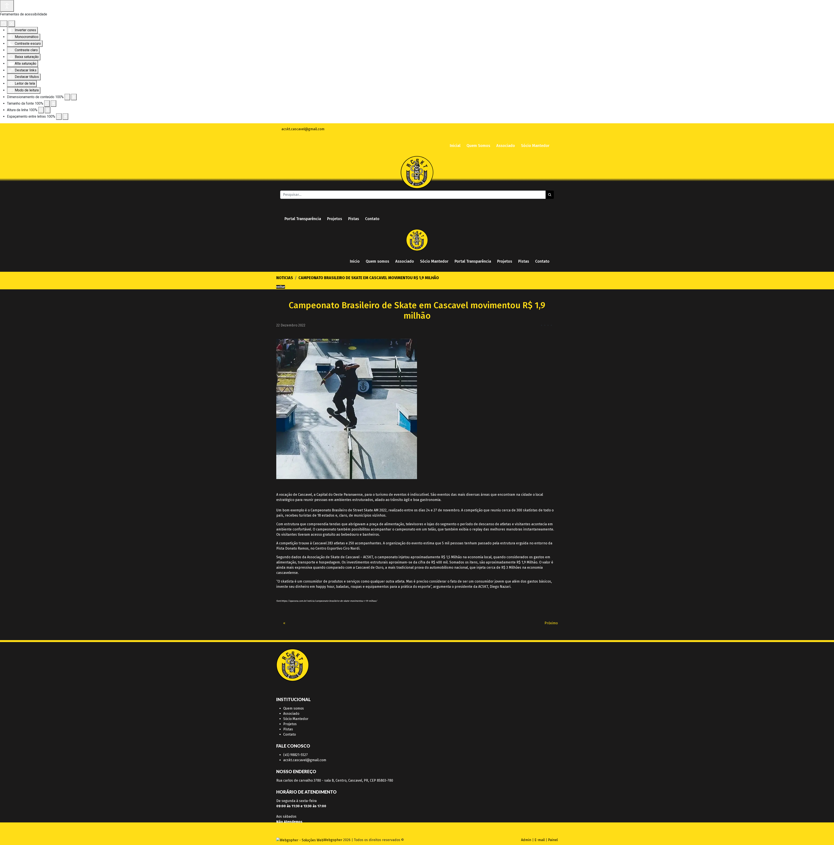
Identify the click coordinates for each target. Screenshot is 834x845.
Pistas (353, 218)
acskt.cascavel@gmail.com (304, 760)
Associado (505, 145)
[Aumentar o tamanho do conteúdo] (74, 97)
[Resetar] (3, 23)
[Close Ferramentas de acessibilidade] (11, 23)
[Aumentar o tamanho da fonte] (53, 103)
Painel (553, 840)
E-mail (539, 840)
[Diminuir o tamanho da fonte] (47, 103)
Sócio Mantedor (535, 145)
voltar (280, 287)
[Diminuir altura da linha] (41, 110)
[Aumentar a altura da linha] (47, 110)
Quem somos (377, 261)
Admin (526, 840)
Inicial (455, 145)
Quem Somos (478, 145)
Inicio (355, 261)
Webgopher (333, 840)
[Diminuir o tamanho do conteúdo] (67, 97)
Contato (372, 218)
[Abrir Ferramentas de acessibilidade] (7, 6)
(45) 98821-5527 (295, 755)
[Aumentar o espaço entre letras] (65, 116)
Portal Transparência (303, 218)
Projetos (334, 218)
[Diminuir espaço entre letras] (59, 116)
